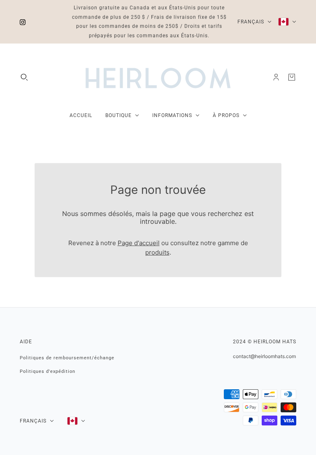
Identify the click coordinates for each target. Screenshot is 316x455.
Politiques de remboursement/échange (67, 358)
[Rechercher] (24, 77)
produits (157, 252)
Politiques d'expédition (47, 371)
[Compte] (276, 77)
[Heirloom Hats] (158, 77)
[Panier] (291, 77)
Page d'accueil (139, 243)
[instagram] (22, 22)
